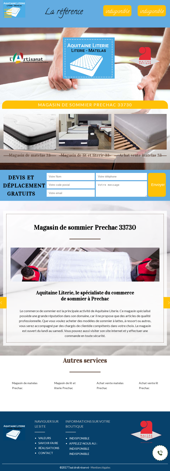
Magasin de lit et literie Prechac (65, 385)
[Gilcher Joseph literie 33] (14, 8)
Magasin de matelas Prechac (25, 385)
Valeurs (44, 438)
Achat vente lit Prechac (148, 385)
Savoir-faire (48, 443)
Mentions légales (100, 467)
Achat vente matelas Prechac (110, 385)
